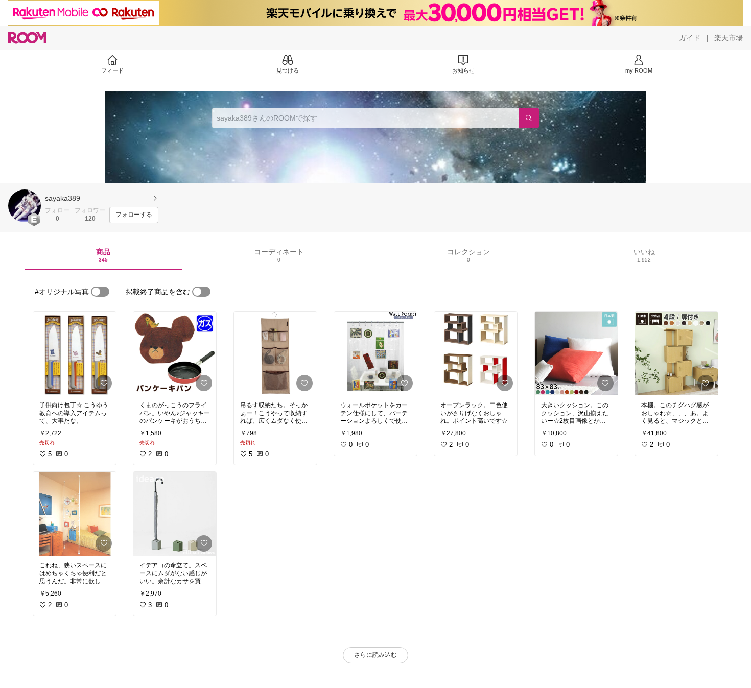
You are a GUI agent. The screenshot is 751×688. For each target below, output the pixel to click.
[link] (74, 353)
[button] (24, 205)
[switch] (100, 292)
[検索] (529, 118)
